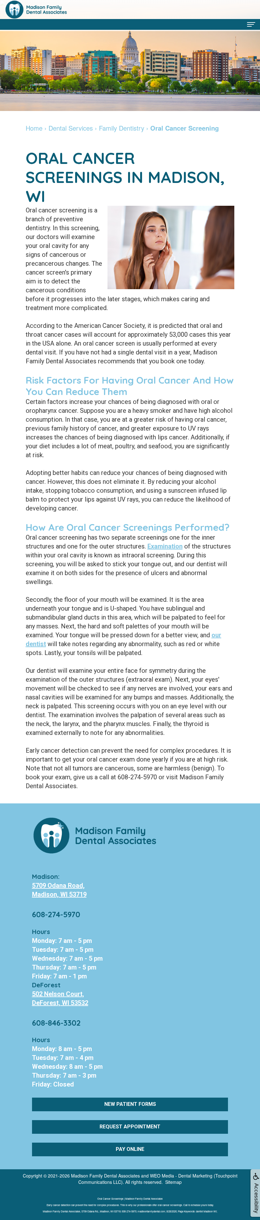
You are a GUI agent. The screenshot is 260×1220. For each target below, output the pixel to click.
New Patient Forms (130, 1104)
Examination (165, 546)
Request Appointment (130, 1127)
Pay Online (130, 1149)
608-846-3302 (56, 1023)
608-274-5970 (56, 914)
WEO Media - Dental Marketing (181, 1175)
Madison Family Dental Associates (105, 1175)
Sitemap (173, 1182)
